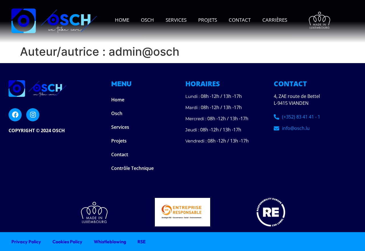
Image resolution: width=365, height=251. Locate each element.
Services (176, 20)
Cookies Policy (67, 241)
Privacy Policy (26, 241)
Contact (240, 20)
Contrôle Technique (132, 168)
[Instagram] (32, 114)
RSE (141, 241)
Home (122, 20)
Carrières (274, 20)
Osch (147, 20)
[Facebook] (15, 114)
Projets (207, 20)
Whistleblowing (110, 241)
